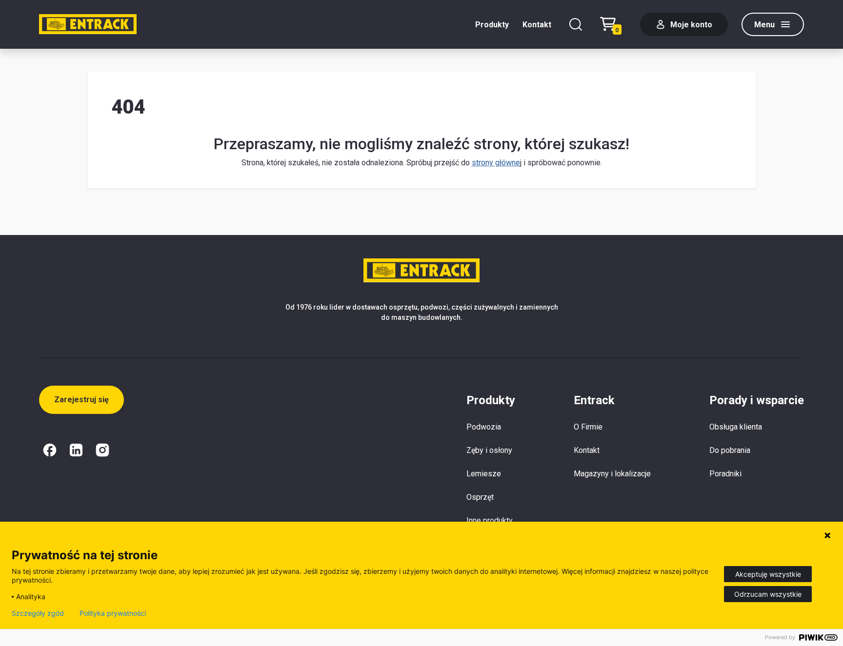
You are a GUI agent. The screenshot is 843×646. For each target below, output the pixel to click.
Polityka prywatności (113, 613)
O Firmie (588, 426)
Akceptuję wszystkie (768, 574)
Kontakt (536, 24)
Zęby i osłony (489, 450)
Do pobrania (729, 450)
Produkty (492, 24)
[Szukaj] (575, 24)
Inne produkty (489, 520)
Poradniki (725, 473)
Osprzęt (480, 497)
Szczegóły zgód (38, 613)
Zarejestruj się (81, 399)
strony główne (496, 162)
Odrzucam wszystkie (768, 594)
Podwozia (483, 426)
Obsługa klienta (735, 426)
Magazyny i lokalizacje (612, 473)
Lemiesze (483, 473)
